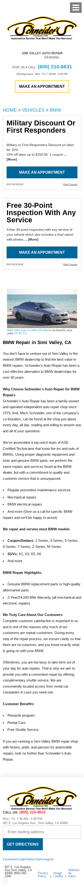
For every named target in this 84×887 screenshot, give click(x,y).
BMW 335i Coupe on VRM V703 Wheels (29, 330)
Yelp (37, 859)
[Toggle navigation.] (76, 7)
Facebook (9, 859)
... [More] (30, 239)
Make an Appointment (42, 172)
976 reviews (51, 57)
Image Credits (58, 874)
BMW (55, 110)
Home (10, 110)
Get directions (23, 844)
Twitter (30, 859)
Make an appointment (42, 86)
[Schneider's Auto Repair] (42, 27)
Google (21, 859)
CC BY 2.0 (20, 333)
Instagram (47, 859)
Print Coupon (70, 184)
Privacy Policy (43, 874)
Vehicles (33, 110)
